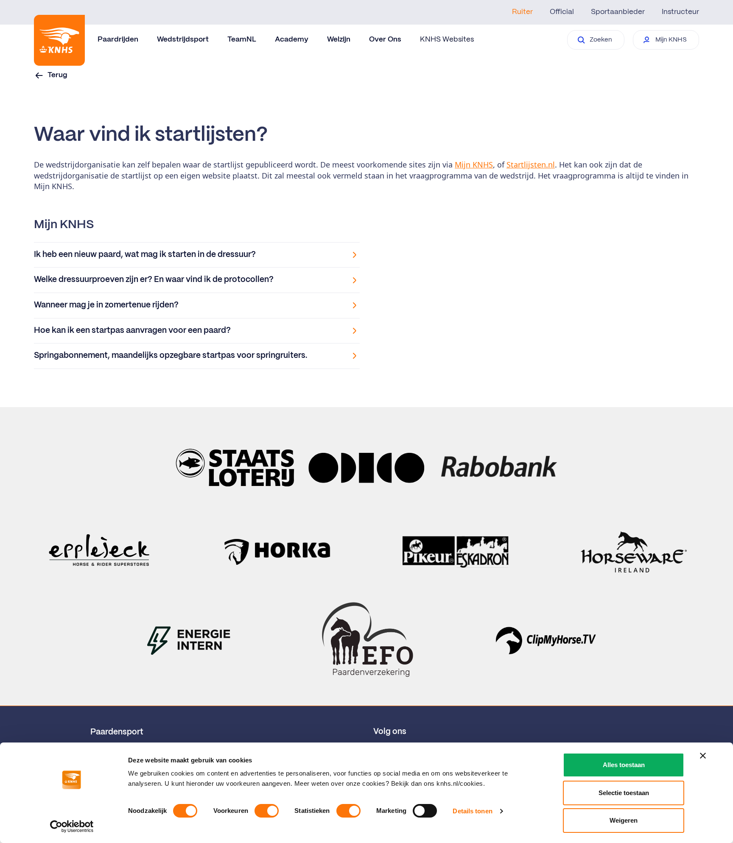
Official (562, 11)
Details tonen (472, 811)
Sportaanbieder (618, 11)
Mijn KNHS (474, 164)
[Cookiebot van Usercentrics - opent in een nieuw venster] (72, 826)
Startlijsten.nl (530, 164)
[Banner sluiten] (703, 756)
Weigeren (624, 820)
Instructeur (680, 11)
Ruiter (522, 11)
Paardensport (116, 732)
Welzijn (338, 39)
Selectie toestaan (624, 792)
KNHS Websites (447, 39)
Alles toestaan (624, 764)
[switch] (267, 811)
